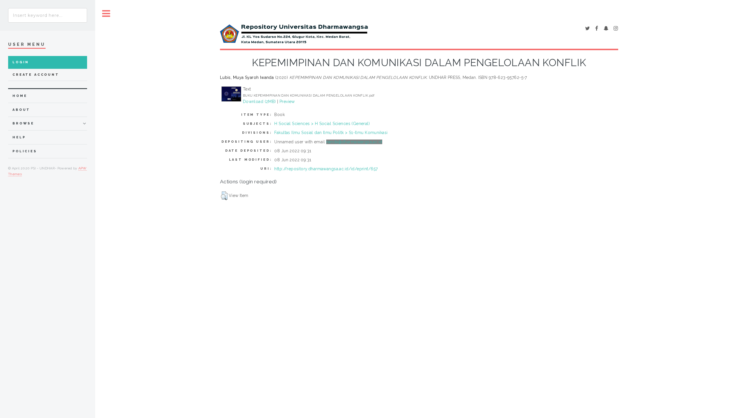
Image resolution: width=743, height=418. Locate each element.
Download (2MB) (259, 101)
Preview (287, 101)
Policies (24, 151)
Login (20, 62)
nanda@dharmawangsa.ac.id (354, 142)
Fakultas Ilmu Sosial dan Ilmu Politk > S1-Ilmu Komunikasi (330, 132)
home (19, 96)
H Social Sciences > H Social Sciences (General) (322, 123)
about (21, 110)
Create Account (35, 75)
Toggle (106, 14)
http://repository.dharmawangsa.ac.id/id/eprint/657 (326, 169)
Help (19, 137)
